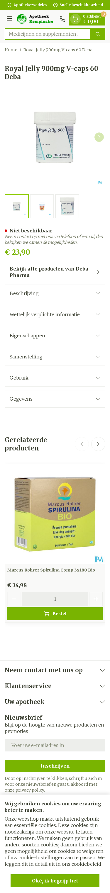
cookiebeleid (86, 864)
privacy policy (30, 790)
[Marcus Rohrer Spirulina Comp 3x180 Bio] (55, 514)
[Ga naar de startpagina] (36, 19)
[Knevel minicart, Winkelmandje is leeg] (75, 19)
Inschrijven (55, 766)
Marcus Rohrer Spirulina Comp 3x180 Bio (51, 570)
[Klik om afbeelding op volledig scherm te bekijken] (55, 137)
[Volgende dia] (98, 444)
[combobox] (48, 34)
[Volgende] (99, 137)
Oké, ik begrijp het (55, 881)
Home (11, 49)
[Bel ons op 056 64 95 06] (62, 19)
